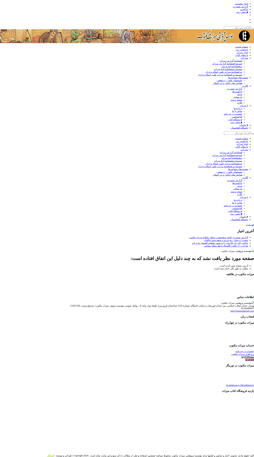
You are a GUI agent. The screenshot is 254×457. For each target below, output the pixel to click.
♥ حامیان (243, 125)
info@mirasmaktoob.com (242, 311)
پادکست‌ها (237, 91)
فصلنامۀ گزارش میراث (231, 61)
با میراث (244, 105)
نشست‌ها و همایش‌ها (238, 77)
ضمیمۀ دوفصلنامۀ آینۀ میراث (228, 69)
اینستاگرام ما (247, 357)
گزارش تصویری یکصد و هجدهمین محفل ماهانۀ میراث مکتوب (218, 237)
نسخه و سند (236, 100)
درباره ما (238, 108)
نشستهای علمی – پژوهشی (229, 80)
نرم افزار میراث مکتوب (242, 354)
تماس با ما (237, 111)
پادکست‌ (244, 9)
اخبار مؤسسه (241, 4)
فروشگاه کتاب (235, 119)
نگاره (239, 102)
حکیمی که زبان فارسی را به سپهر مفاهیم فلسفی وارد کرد (220, 243)
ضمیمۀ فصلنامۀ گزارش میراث (227, 63)
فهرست (250, 224)
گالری (245, 86)
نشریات (244, 58)
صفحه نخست (241, 47)
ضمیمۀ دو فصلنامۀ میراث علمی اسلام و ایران (220, 75)
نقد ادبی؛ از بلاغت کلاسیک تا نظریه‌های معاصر (226, 246)
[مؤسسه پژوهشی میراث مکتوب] (217, 41)
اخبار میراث (242, 52)
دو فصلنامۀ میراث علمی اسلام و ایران (223, 72)
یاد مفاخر (237, 97)
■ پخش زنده (242, 12)
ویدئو (240, 94)
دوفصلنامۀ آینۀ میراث (231, 66)
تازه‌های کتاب (241, 55)
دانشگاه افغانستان (239, 128)
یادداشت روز (242, 49)
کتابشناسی (237, 116)
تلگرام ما (249, 359)
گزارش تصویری (240, 6)
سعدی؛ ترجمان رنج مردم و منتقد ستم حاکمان (226, 240)
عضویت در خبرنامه (233, 114)
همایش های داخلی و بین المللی (227, 83)
